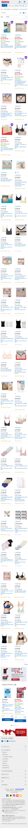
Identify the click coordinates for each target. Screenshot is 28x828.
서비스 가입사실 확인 (6, 821)
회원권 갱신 (5, 754)
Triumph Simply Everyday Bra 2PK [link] (21, 656)
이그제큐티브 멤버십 (7, 756)
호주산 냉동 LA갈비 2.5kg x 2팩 (19, 709)
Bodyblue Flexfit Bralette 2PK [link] (20, 625)
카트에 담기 (8, 719)
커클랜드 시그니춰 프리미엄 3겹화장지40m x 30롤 (7, 706)
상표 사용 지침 (14, 792)
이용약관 (12, 789)
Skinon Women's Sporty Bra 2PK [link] (20, 216)
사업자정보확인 (15, 808)
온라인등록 (5, 759)
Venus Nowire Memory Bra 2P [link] (7, 530)
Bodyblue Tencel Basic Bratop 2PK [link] (5, 656)
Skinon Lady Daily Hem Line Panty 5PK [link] (6, 500)
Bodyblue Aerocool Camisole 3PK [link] (7, 341)
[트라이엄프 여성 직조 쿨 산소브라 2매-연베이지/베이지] (18, 172)
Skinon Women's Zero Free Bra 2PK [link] (6, 248)
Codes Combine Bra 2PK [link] (20, 246)
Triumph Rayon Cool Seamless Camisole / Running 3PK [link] (21, 85)
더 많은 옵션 (4, 35)
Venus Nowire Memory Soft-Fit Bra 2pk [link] (21, 279)
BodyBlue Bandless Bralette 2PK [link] (7, 404)
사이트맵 (6, 789)
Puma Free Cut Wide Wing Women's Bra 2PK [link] (20, 437)
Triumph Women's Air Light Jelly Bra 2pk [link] (6, 116)
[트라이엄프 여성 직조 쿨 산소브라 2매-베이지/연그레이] (15, 172)
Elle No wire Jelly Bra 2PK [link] (20, 309)
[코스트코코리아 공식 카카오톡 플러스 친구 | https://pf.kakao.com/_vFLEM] (11, 796)
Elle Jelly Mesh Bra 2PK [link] (6, 181)
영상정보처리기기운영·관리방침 (14, 790)
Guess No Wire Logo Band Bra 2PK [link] (20, 373)
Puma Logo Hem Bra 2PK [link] (6, 371)
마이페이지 (5, 761)
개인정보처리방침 (19, 789)
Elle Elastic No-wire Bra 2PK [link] (20, 115)
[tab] (14, 746)
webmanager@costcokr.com (9, 807)
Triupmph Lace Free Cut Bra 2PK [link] (7, 594)
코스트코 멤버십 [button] (5, 750)
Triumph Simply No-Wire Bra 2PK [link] (7, 80)
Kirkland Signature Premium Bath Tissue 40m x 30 (7, 710)
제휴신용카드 (5, 765)
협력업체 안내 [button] (5, 778)
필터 (21, 12)
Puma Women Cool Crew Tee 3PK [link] (7, 561)
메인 (2, 9)
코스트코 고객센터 (7, 738)
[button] (24, 5)
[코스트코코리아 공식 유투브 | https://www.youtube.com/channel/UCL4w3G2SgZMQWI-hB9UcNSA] (17, 796)
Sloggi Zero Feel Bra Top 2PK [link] (7, 47)
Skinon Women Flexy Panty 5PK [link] (6, 469)
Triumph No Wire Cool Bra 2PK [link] (6, 279)
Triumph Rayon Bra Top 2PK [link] (20, 405)
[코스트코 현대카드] (14, 680)
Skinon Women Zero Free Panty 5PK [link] (20, 562)
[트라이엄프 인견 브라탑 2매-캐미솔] (15, 394)
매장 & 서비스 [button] (5, 774)
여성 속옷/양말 (14, 9)
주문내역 (4, 763)
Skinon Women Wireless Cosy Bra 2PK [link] (7, 437)
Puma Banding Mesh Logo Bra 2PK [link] (6, 310)
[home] (5, 2)
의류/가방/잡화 (7, 9)
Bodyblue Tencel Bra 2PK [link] (20, 592)
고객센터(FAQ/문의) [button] (6, 771)
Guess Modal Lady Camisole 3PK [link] (7, 150)
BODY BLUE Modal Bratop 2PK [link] (20, 48)
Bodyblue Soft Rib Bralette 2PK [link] (20, 147)
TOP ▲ (25, 664)
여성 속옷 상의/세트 (23, 9)
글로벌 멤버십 (5, 767)
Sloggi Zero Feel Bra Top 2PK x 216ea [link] (21, 531)
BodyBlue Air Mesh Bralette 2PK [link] (7, 216)
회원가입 (4, 752)
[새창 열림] (3, 811)
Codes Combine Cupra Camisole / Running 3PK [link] (20, 500)
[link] (7, 33)
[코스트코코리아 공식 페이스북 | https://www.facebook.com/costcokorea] (7, 796)
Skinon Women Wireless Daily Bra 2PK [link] (7, 625)
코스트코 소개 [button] (5, 746)
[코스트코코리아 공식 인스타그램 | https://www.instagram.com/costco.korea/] (14, 796)
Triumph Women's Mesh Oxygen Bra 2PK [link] (20, 185)
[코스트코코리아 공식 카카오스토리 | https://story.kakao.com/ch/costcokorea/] (21, 796)
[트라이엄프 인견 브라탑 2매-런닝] (18, 394)
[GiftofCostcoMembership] (14, 735)
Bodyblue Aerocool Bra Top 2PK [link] (21, 341)
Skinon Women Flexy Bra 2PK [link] (21, 468)
